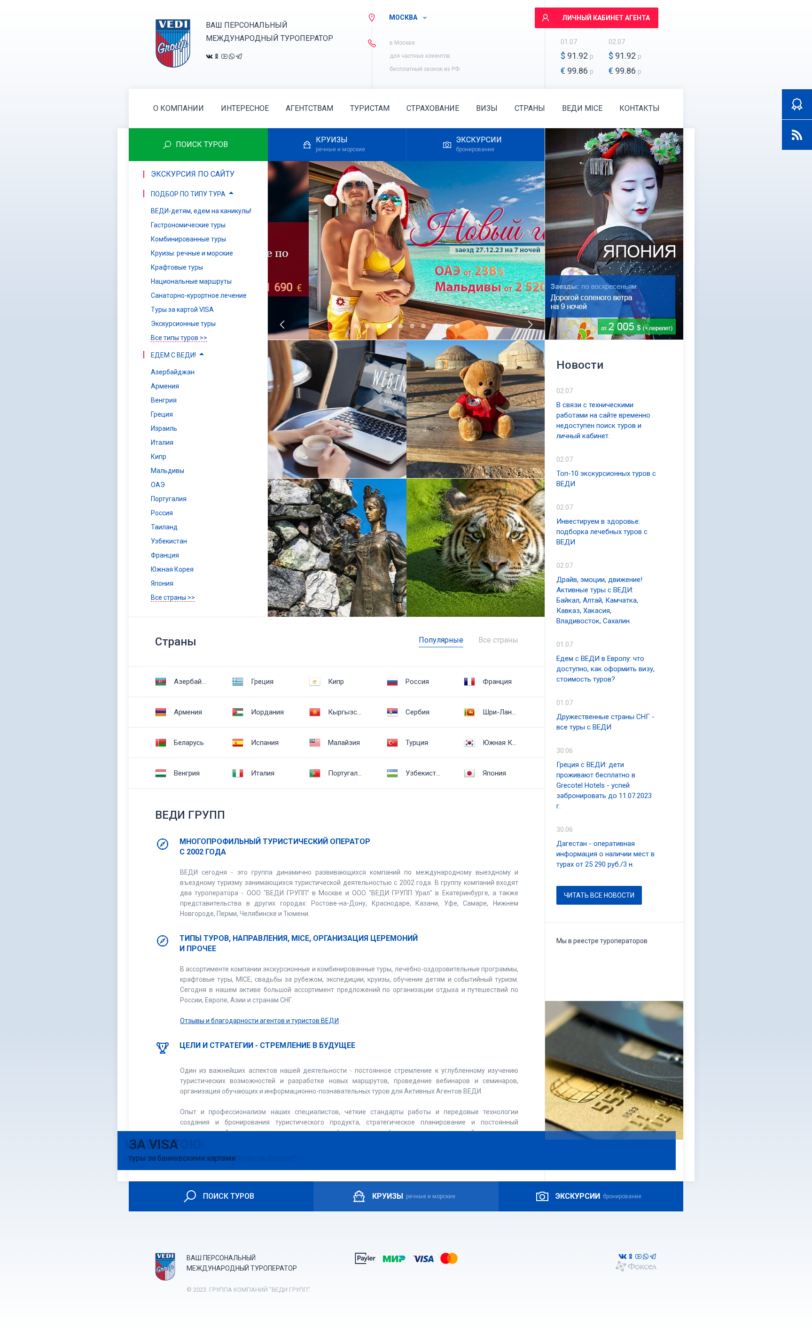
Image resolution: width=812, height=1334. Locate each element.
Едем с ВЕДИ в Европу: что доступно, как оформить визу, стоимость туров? (605, 668)
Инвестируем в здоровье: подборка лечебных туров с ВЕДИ (602, 531)
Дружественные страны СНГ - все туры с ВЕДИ (605, 722)
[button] (355, 326)
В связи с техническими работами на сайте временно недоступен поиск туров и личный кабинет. (603, 420)
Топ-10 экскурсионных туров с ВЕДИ (606, 478)
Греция (262, 681)
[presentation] (282, 324)
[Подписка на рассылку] (797, 135)
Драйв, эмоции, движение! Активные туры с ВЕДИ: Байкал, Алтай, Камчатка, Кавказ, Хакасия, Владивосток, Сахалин (599, 600)
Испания (265, 742)
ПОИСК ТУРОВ (228, 1196)
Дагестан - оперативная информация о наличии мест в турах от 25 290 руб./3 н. (605, 854)
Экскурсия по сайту (192, 174)
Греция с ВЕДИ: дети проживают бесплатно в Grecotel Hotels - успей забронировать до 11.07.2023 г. (604, 785)
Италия (262, 773)
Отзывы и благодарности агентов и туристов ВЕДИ (259, 1020)
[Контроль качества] (797, 104)
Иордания (267, 712)
